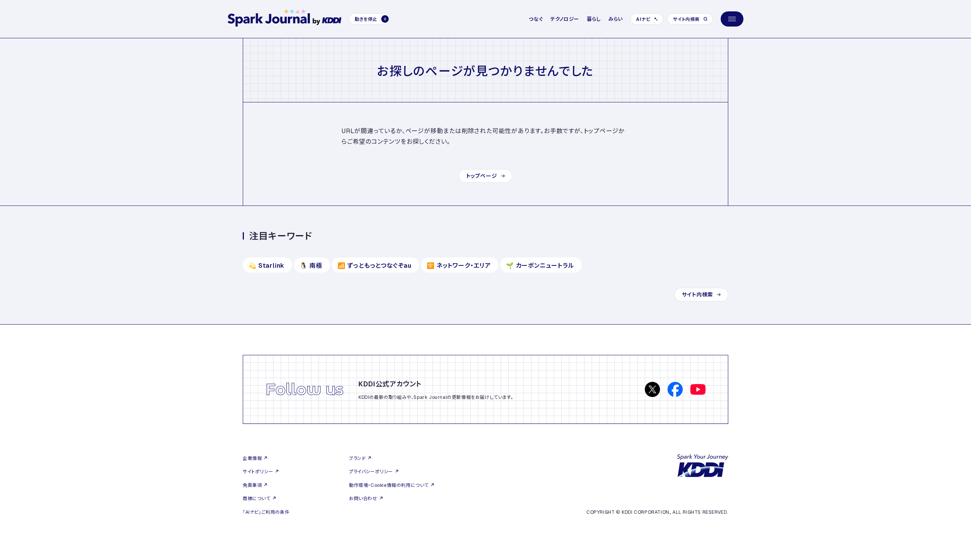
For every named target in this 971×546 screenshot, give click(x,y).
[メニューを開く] (732, 19)
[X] (652, 389)
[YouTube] (697, 389)
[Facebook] (675, 389)
